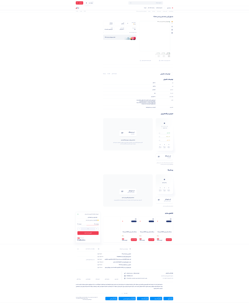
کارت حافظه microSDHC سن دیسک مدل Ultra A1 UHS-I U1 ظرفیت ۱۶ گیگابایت (118, 259)
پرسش (81, 11)
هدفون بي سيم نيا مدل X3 (126, 254)
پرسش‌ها (104, 73)
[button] (130, 249)
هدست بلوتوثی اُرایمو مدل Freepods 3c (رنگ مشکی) (122, 262)
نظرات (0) (108, 73)
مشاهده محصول (168, 239)
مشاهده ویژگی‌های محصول (133, 32)
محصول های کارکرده (159, 8)
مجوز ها (145, 8)
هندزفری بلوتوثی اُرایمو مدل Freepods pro (124, 256)
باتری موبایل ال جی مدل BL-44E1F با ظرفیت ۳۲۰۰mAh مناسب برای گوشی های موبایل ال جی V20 (118, 267)
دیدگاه (77, 11)
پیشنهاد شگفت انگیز (151, 8)
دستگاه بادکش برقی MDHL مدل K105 (165, 232)
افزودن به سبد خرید (88, 233)
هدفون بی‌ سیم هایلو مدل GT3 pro (125, 264)
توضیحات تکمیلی (114, 73)
